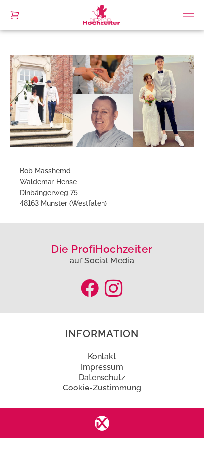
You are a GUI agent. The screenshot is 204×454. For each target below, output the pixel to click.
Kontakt (102, 356)
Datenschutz (102, 377)
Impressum (102, 367)
